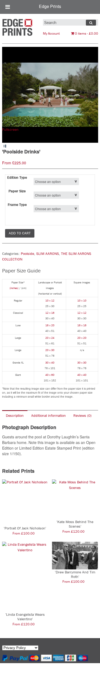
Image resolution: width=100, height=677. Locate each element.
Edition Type (17, 177)
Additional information (48, 415)
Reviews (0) (82, 415)
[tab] (14, 415)
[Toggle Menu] (7, 7)
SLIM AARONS (47, 253)
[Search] (91, 23)
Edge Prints (50, 6)
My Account (51, 33)
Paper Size (17, 191)
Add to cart (20, 233)
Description (15, 415)
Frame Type (17, 204)
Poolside (27, 253)
